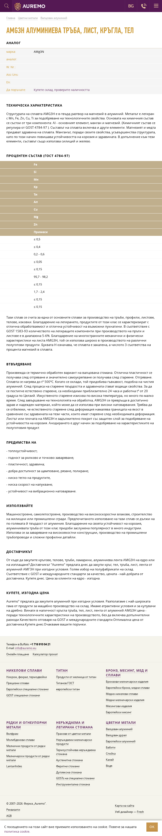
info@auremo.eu (25, 648)
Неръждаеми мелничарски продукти (74, 742)
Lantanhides (14, 766)
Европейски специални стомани (27, 689)
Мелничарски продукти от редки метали (28, 758)
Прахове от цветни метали (73, 734)
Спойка (111, 753)
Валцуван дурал (116, 735)
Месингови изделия (119, 706)
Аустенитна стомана (69, 760)
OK (152, 827)
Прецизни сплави (17, 683)
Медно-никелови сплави (122, 694)
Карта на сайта (124, 806)
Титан (62, 670)
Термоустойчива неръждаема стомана (76, 752)
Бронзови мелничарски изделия (127, 681)
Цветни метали (121, 722)
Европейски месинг (119, 712)
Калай (110, 760)
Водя (109, 766)
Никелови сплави (24, 670)
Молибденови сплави (20, 740)
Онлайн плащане (17, 654)
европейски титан (68, 689)
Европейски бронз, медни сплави (128, 688)
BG (131, 6)
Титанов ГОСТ (65, 683)
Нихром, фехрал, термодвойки (26, 677)
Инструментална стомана (73, 784)
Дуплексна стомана (69, 772)
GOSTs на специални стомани (75, 778)
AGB (9, 816)
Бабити (110, 747)
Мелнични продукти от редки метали (25, 748)
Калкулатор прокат (45, 654)
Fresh (140, 812)
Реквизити (13, 810)
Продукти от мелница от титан (76, 677)
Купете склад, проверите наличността (62, 90)
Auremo (30, 7)
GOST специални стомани (23, 695)
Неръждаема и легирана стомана (74, 724)
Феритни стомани (68, 766)
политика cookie (16, 831)
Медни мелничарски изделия (125, 700)
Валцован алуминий (119, 729)
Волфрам (12, 734)
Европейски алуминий (120, 741)
